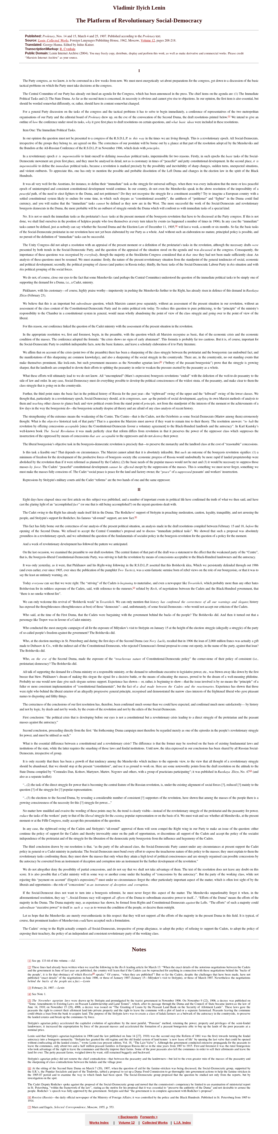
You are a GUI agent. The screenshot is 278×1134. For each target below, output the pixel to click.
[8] (93, 973)
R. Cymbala (67, 49)
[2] (134, 588)
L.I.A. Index (182, 1122)
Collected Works (155, 1122)
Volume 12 (148, 40)
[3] (251, 771)
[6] (136, 517)
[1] (229, 116)
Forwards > (149, 1117)
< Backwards (128, 1117)
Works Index (99, 1122)
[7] (96, 879)
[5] (161, 362)
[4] (176, 226)
